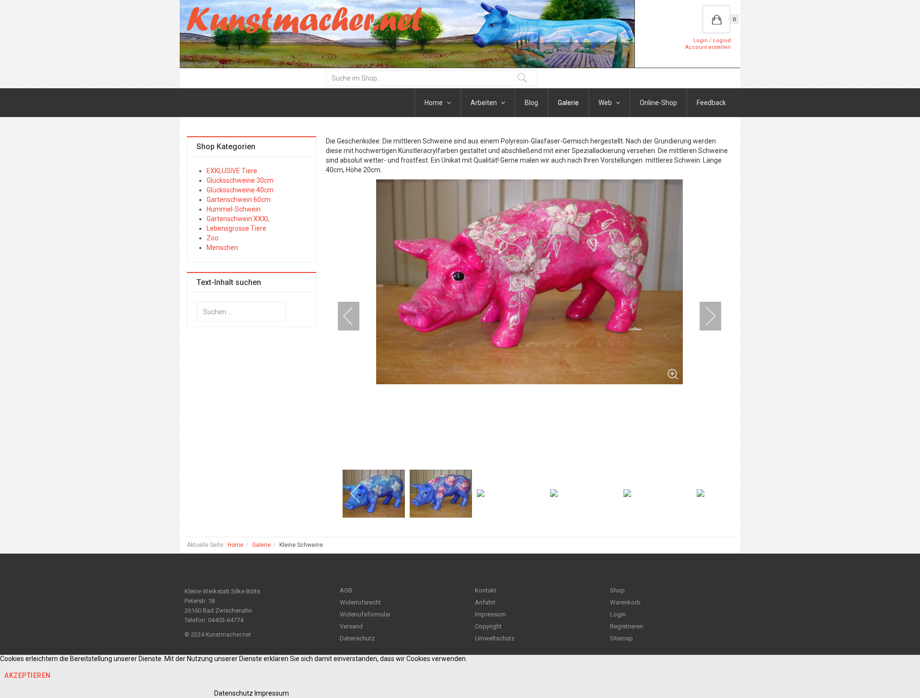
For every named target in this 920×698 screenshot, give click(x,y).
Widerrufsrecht (360, 602)
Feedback (711, 102)
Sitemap (621, 638)
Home (434, 102)
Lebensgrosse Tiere (236, 228)
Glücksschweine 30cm (240, 180)
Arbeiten (484, 102)
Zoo (212, 238)
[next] (704, 316)
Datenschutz (357, 638)
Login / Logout (712, 40)
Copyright (488, 626)
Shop (617, 590)
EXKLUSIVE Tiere (232, 171)
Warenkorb (625, 602)
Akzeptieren (27, 675)
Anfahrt (485, 602)
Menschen (222, 247)
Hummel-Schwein (234, 209)
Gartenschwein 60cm (239, 199)
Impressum (490, 614)
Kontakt (485, 590)
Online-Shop (658, 102)
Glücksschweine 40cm (240, 190)
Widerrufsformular (365, 614)
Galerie (568, 102)
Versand (351, 626)
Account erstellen (708, 47)
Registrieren (626, 626)
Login (618, 614)
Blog (531, 102)
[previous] (354, 316)
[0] (716, 19)
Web (605, 102)
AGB (346, 590)
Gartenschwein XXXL (238, 219)
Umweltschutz (495, 638)
